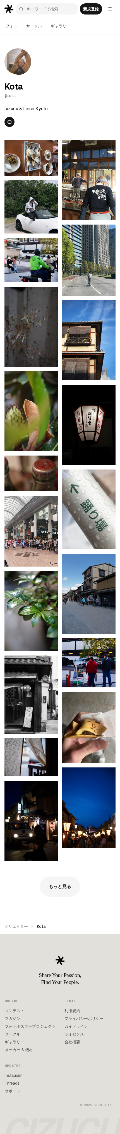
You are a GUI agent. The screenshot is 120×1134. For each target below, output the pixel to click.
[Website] (9, 122)
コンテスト (14, 1010)
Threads (12, 1083)
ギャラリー (60, 25)
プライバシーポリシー (84, 1018)
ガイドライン (76, 1026)
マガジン (12, 1018)
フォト (11, 25)
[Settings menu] (110, 9)
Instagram (13, 1075)
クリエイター (16, 926)
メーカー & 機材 (19, 1049)
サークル (34, 25)
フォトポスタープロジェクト (30, 1026)
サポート (12, 1091)
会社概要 (72, 1041)
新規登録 (91, 8)
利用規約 (72, 1010)
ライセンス (74, 1034)
